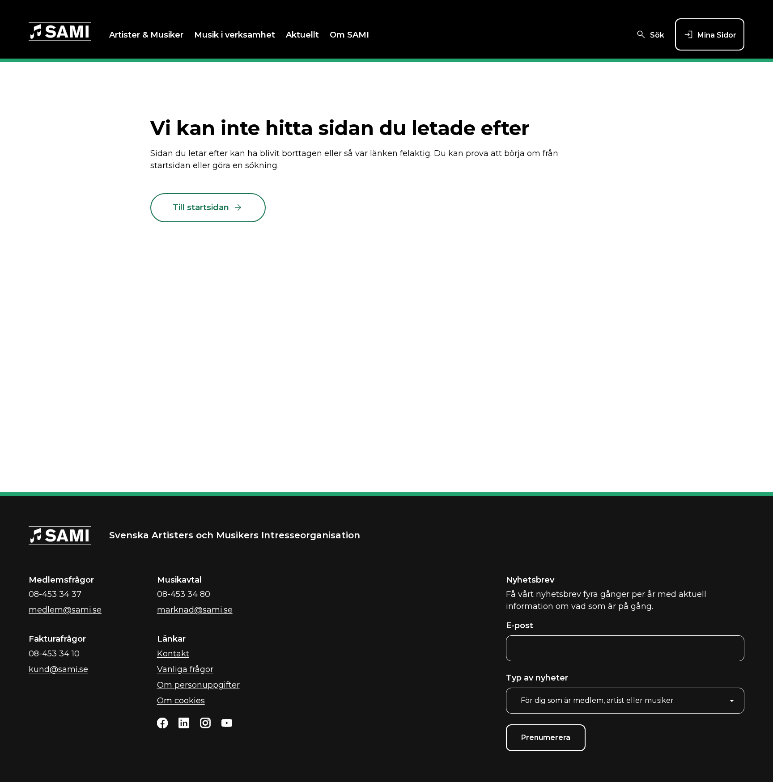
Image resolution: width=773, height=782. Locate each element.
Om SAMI (349, 35)
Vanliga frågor (185, 669)
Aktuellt (302, 35)
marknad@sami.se (195, 610)
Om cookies (181, 701)
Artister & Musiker (146, 35)
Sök (657, 35)
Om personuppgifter (198, 685)
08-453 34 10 (54, 654)
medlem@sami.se (65, 610)
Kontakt (173, 654)
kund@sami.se (58, 669)
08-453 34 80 (183, 594)
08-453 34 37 (55, 594)
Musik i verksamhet (234, 35)
